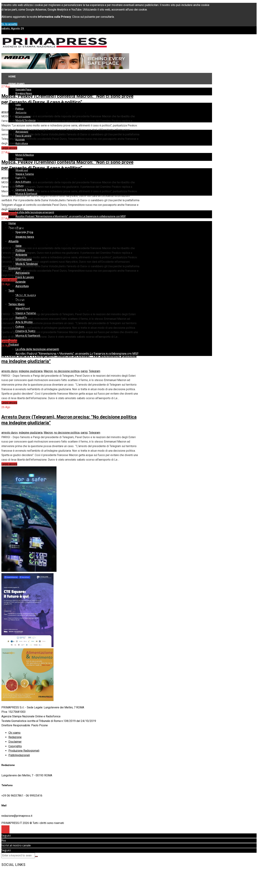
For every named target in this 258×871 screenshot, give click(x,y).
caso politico (27, 112)
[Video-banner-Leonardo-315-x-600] (29, 570)
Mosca (62, 112)
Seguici (6, 835)
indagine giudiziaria (30, 309)
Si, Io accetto (9, 24)
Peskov (80, 112)
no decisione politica (67, 309)
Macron (52, 112)
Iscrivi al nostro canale (16, 845)
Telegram (92, 112)
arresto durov (9, 112)
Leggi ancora (9, 148)
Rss (3, 840)
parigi (71, 112)
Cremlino (41, 112)
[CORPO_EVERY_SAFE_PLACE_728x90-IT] (65, 68)
